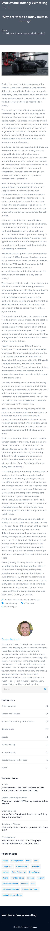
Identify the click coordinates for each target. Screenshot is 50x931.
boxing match (17, 861)
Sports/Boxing (11, 603)
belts (28, 861)
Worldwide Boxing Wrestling (24, 2)
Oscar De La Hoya (19, 872)
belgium (41, 878)
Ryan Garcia (34, 872)
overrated (36, 866)
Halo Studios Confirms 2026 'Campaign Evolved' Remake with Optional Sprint (21, 842)
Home (4, 29)
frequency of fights (30, 889)
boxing (5, 861)
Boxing (5, 878)
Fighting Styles (18, 878)
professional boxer (10, 884)
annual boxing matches (12, 895)
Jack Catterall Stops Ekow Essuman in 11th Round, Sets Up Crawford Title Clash (23, 789)
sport (36, 861)
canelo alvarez (22, 866)
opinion (5, 872)
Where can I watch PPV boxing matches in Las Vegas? (25, 802)
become (24, 884)
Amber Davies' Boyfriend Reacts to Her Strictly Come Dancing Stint (24, 815)
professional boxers (11, 889)
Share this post (10, 606)
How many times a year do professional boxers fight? (25, 828)
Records (30, 878)
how (33, 884)
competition (8, 866)
